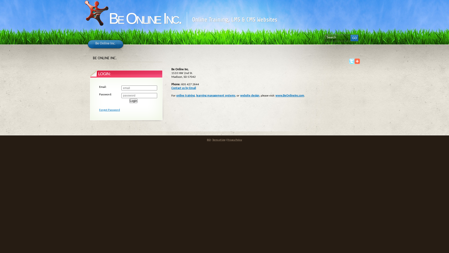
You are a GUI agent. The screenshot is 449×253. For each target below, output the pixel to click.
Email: (102, 87)
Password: (105, 94)
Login (133, 101)
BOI (209, 140)
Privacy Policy (234, 140)
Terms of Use (218, 140)
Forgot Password (109, 110)
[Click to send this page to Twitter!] (352, 63)
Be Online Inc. (145, 18)
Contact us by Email (183, 88)
